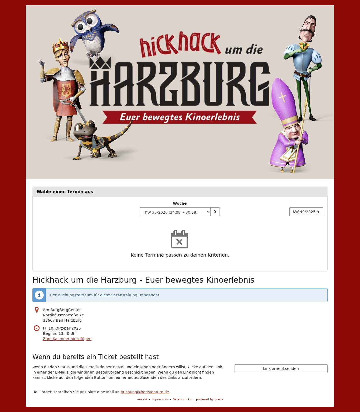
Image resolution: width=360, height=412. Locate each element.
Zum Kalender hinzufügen (67, 339)
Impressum (160, 399)
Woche (180, 203)
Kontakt (142, 399)
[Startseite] (180, 92)
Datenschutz (182, 399)
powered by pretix (209, 399)
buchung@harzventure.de (145, 392)
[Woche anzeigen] (215, 211)
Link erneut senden (281, 368)
